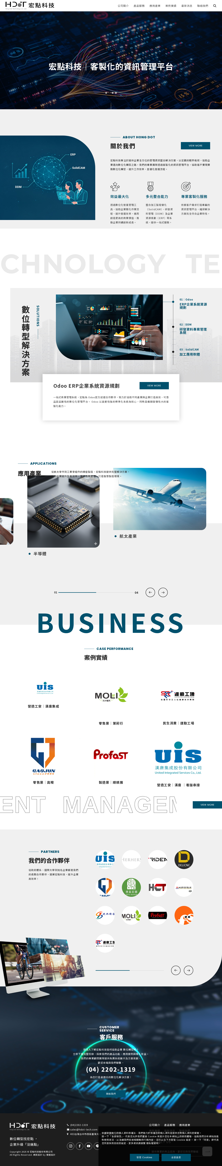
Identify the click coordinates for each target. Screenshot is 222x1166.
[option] (111, 60)
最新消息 (186, 6)
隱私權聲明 (152, 1143)
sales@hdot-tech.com (84, 1129)
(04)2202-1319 (79, 1125)
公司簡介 (123, 6)
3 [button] (112, 93)
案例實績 (170, 6)
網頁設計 (37, 1154)
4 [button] (116, 93)
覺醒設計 (50, 1154)
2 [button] (109, 93)
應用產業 (155, 6)
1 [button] (106, 93)
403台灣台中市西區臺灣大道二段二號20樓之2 (95, 1134)
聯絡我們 (202, 6)
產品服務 (139, 6)
